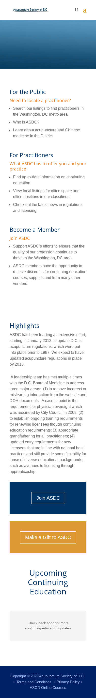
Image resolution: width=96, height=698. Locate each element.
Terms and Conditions (33, 682)
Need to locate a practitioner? (40, 100)
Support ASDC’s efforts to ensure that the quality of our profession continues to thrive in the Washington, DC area (48, 252)
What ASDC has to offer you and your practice (48, 166)
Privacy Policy (68, 682)
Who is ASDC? (26, 122)
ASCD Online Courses (48, 687)
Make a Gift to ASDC (48, 537)
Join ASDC (20, 238)
